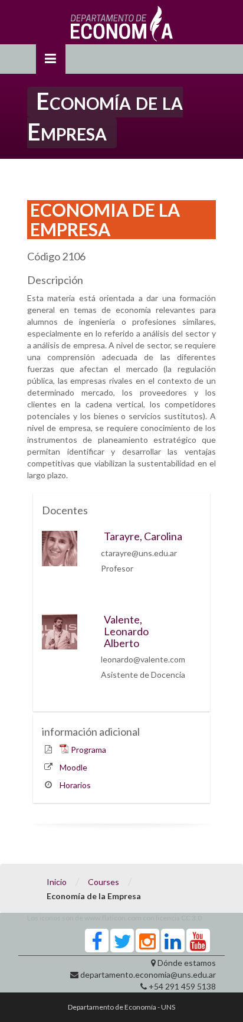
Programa (88, 750)
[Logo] (122, 26)
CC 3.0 (191, 917)
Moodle (73, 767)
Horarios (75, 785)
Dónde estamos (186, 963)
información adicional (91, 731)
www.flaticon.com (113, 917)
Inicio (57, 882)
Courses (103, 882)
